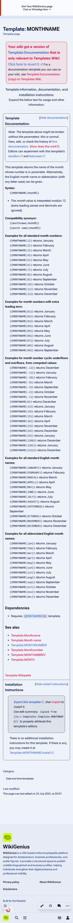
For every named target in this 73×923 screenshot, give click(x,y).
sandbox (14, 156)
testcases (35, 156)
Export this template (27, 702)
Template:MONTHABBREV (28, 655)
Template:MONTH (23, 659)
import (56, 702)
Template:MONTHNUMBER (29, 645)
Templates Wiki (46, 58)
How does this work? (44, 146)
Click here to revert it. (24, 64)
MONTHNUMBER (35, 616)
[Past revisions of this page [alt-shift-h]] (50, 906)
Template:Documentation (28, 52)
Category (8, 771)
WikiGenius (10, 852)
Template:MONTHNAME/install (30, 752)
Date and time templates (20, 778)
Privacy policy (11, 881)
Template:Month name (26, 640)
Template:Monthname (25, 635)
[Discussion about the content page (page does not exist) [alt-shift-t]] (59, 906)
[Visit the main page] (6, 918)
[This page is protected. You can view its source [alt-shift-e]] (42, 906)
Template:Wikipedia (18, 675)
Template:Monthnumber (27, 650)
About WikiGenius (50, 881)
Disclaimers (10, 889)
